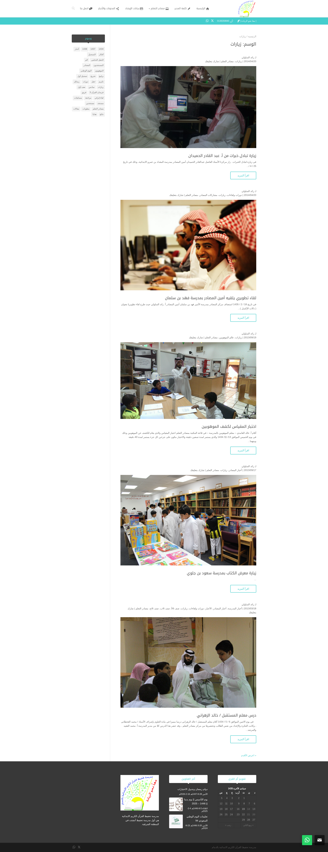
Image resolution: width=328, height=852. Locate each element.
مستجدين (90, 103)
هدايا (94, 114)
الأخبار (209, 608)
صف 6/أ (175, 608)
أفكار (101, 54)
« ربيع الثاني (248, 825)
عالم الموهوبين (226, 337)
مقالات (76, 109)
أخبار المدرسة (235, 608)
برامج (101, 76)
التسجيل (92, 54)
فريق (84, 92)
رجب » (228, 825)
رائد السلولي (248, 57)
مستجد (101, 103)
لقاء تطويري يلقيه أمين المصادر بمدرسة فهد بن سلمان (210, 298)
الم (86, 60)
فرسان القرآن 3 (97, 92)
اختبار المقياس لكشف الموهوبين (229, 426)
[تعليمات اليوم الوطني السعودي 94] (176, 822)
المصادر (87, 65)
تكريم (101, 81)
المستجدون (99, 65)
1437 (93, 49)
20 (253, 814)
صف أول (81, 87)
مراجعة (88, 98)
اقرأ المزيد (243, 175)
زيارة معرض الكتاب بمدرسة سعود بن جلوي (221, 573)
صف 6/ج (154, 608)
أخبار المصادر (235, 470)
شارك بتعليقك (212, 61)
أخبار (77, 49)
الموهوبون (99, 71)
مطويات (86, 109)
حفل (93, 81)
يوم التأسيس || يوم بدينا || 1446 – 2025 (196, 801)
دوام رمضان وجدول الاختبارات (192, 789)
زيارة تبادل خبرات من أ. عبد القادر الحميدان (222, 155)
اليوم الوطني (86, 71)
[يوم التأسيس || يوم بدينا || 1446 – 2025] (176, 805)
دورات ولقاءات (234, 195)
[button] (319, 829)
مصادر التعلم (227, 61)
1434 (101, 49)
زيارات (238, 61)
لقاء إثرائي (99, 98)
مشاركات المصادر (208, 195)
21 (248, 814)
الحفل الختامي (97, 60)
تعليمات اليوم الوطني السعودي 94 (197, 818)
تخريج (93, 76)
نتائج (102, 114)
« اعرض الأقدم (248, 755)
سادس (91, 87)
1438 (84, 49)
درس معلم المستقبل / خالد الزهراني (226, 715)
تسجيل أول (82, 76)
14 (248, 809)
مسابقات (78, 98)
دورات (85, 81)
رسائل (76, 81)
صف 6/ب (165, 608)
